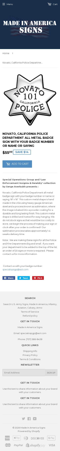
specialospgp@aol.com (33, 333)
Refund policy (30, 315)
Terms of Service (30, 311)
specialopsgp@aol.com (15, 269)
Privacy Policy (30, 355)
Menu (10, 4)
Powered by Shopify (29, 431)
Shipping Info (30, 351)
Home (5, 53)
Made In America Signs (32, 427)
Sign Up (51, 372)
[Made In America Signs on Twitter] (23, 419)
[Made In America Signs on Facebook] (29, 419)
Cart (55, 4)
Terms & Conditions (30, 359)
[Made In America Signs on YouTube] (34, 419)
